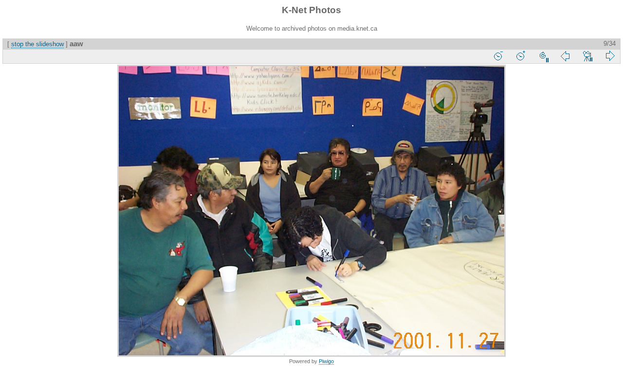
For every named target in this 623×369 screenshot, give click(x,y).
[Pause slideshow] (587, 56)
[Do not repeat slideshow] (542, 56)
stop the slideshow (37, 44)
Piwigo (326, 361)
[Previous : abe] (565, 56)
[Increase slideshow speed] (520, 56)
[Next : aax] (610, 56)
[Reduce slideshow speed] (498, 56)
